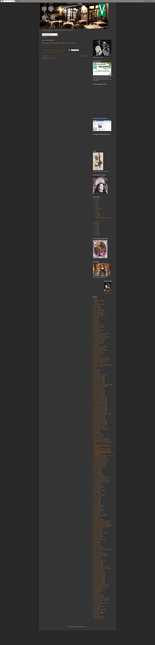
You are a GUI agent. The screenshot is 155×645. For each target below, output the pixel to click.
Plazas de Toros (97, 547)
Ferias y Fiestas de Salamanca (101, 429)
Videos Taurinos (62, 52)
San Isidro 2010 (97, 563)
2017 (95, 204)
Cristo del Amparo (98, 342)
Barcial (95, 317)
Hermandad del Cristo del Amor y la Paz (103, 455)
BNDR (95, 318)
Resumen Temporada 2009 (100, 555)
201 (95, 299)
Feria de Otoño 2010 (98, 392)
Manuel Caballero (98, 506)
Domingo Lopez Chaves (99, 346)
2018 (95, 203)
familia (95, 371)
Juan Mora (96, 491)
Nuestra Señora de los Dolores (101, 523)
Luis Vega (96, 503)
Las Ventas (96, 501)
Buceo (95, 322)
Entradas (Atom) (51, 58)
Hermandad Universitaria (99, 462)
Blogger (85, 626)
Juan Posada (97, 493)
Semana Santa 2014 (98, 580)
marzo (96, 214)
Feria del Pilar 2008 (98, 425)
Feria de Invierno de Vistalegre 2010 (102, 384)
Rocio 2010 (96, 557)
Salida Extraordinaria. (99, 560)
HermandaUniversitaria (99, 463)
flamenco (96, 430)
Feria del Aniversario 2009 (100, 424)
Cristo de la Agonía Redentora (100, 337)
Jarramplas (96, 467)
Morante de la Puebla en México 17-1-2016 (58, 43)
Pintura (95, 542)
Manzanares (97, 508)
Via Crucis (96, 604)
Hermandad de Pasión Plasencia (101, 448)
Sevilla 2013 (97, 595)
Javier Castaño (97, 468)
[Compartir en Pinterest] (78, 50)
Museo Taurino (97, 516)
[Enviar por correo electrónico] (72, 50)
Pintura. (95, 544)
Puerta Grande (97, 552)
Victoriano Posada (98, 606)
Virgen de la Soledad (98, 616)
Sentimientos (97, 588)
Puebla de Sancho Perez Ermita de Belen (103, 549)
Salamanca (96, 558)
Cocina (95, 332)
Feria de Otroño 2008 (98, 394)
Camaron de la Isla (98, 325)
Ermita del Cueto (97, 366)
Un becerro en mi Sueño (99, 603)
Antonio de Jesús (98, 312)
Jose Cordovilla (97, 473)
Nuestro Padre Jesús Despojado (101, 526)
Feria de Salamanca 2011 (99, 402)
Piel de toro (96, 541)
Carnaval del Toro (98, 327)
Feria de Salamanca (98, 396)
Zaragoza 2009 (97, 617)
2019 (95, 201)
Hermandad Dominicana (99, 457)
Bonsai (95, 320)
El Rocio (96, 355)
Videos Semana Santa (99, 609)
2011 (95, 229)
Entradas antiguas (84, 55)
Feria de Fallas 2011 (98, 383)
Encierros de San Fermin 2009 (100, 358)
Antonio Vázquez (98, 315)
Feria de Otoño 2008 (98, 389)
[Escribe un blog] (73, 50)
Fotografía (96, 432)
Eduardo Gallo (97, 351)
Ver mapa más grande (97, 114)
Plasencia (96, 546)
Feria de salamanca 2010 (99, 401)
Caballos (96, 323)
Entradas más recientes (47, 55)
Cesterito (96, 328)
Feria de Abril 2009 (98, 376)
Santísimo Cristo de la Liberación (101, 568)
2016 (95, 206)
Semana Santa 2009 (98, 571)
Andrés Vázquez (97, 309)
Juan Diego (96, 488)
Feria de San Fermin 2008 (100, 406)
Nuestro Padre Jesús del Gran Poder (102, 524)
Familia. (96, 373)
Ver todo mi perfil (108, 293)
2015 (95, 221)
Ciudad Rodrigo (97, 330)
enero (96, 215)
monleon (96, 513)
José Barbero (97, 472)
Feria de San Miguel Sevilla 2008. (101, 414)
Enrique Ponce (97, 363)
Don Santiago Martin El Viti (100, 350)
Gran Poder (96, 437)
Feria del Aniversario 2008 (100, 422)
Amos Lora (96, 307)
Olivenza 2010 (97, 528)
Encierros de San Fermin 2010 (100, 360)
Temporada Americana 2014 (100, 599)
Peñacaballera (97, 534)
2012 (95, 227)
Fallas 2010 (96, 369)
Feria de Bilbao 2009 (98, 381)
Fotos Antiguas (97, 433)
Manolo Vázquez (97, 505)
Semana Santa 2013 (98, 578)
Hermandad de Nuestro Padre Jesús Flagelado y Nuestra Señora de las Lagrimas (102, 446)
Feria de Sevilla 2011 (98, 419)
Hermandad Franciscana (99, 460)
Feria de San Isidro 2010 (99, 411)
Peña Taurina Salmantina (99, 533)
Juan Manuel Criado (98, 490)
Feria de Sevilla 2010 (98, 417)
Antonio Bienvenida (98, 310)
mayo (96, 212)
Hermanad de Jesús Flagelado (101, 438)
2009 (95, 232)
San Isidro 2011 (97, 565)
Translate (53, 36)
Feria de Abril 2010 (98, 378)
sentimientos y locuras (109, 291)
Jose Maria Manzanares (99, 478)
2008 (95, 234)
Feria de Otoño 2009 (98, 391)
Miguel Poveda (97, 511)
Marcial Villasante (98, 509)
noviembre (97, 208)
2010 (95, 231)
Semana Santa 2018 (98, 583)
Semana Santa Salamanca (100, 586)
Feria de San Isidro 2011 (99, 412)
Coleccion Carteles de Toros (100, 333)
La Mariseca (96, 498)
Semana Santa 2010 (98, 573)
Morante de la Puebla (51, 52)
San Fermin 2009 (98, 562)
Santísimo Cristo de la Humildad (101, 567)
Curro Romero (97, 343)
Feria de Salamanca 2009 (99, 399)
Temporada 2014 (98, 596)
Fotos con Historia (98, 435)
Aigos (95, 302)
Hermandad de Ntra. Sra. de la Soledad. (103, 442)
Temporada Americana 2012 (100, 598)
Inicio (66, 55)
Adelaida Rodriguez (98, 300)
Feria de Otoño (97, 388)
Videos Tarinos (97, 611)
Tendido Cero (97, 601)
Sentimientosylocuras (98, 590)
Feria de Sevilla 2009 (98, 415)
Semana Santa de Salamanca (100, 585)
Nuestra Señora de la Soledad (100, 521)
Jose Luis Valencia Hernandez (100, 477)
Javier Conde (97, 470)
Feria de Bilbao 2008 (98, 379)
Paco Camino (97, 529)
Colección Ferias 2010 (99, 335)
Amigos (95, 305)
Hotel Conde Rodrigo (98, 465)
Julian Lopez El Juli (98, 495)
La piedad (96, 500)
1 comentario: (64, 50)
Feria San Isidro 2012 (98, 427)
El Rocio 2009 (97, 356)
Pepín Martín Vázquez (99, 539)
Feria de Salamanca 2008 (99, 397)
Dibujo (95, 345)
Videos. (95, 614)
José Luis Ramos (98, 475)
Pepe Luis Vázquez (98, 536)
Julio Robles (97, 496)
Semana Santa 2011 (98, 575)
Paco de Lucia (97, 531)
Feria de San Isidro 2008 (99, 407)
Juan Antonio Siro (98, 485)
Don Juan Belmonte (98, 348)
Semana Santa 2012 (98, 576)
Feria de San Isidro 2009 (99, 409)
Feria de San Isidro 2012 (99, 374)
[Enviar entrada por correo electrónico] (69, 50)
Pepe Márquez (97, 537)
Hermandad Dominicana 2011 (100, 459)
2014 (95, 223)
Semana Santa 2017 (98, 581)
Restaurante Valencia (98, 553)
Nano (95, 518)
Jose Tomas (96, 483)
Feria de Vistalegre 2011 (99, 420)
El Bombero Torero (98, 353)
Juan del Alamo (97, 487)
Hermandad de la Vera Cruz (100, 440)
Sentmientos (97, 591)
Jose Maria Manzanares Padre (101, 480)
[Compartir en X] (75, 50)
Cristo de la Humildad (99, 338)
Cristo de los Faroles (98, 340)
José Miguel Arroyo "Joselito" (100, 482)
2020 (95, 199)
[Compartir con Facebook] (76, 50)
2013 (95, 225)
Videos (56, 52)
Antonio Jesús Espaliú (99, 314)
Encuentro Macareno (98, 361)
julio (96, 210)
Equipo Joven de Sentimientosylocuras (102, 364)
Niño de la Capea (98, 519)
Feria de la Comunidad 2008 (100, 386)
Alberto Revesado (98, 304)
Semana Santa (97, 570)
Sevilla (95, 593)
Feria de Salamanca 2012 (99, 404)
